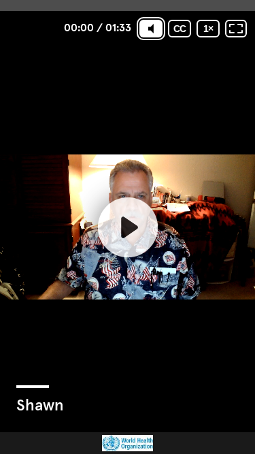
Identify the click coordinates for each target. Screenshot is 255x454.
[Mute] (151, 28)
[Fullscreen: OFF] (236, 28)
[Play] (127, 226)
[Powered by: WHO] (127, 443)
